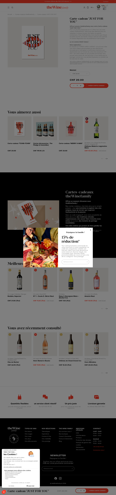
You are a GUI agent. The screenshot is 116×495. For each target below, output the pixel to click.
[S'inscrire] (87, 261)
